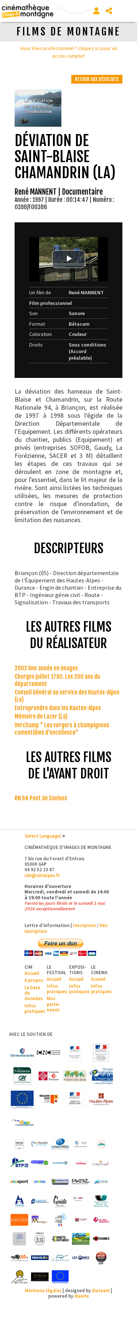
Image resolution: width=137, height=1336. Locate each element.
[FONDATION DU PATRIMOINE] (48, 1076)
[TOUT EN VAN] (19, 1276)
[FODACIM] (19, 1200)
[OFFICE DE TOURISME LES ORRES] (81, 1257)
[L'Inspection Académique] (60, 1219)
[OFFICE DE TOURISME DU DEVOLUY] (60, 1257)
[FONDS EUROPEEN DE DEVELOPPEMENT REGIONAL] (22, 1099)
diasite (81, 1296)
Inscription (84, 925)
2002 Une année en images (46, 668)
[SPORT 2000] (101, 1257)
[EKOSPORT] (19, 1181)
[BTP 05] (19, 1163)
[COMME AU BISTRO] (101, 1163)
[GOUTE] (60, 1200)
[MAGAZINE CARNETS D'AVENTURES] (60, 1238)
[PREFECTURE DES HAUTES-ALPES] (75, 1099)
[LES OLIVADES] (19, 1238)
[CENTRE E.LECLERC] (60, 1163)
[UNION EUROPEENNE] (60, 1276)
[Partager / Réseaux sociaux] (109, 10)
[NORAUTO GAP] (40, 1257)
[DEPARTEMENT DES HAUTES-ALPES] (101, 1099)
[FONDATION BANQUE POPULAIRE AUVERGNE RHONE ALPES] (40, 1200)
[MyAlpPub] (19, 1257)
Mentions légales (43, 1290)
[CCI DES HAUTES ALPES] (22, 1052)
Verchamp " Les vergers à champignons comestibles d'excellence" (62, 728)
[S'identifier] (96, 10)
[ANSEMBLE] (60, 1144)
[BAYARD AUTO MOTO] (81, 1144)
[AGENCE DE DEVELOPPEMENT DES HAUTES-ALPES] (19, 1144)
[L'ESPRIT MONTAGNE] (40, 1219)
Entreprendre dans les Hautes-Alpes (58, 708)
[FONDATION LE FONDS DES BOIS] (75, 1076)
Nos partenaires (53, 1003)
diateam (101, 1290)
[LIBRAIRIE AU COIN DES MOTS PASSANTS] (40, 1238)
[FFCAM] (101, 1181)
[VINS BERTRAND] (40, 1276)
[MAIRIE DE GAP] (22, 1123)
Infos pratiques (34, 1008)
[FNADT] (101, 1052)
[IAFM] (101, 1200)
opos (38, 980)
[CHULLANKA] (81, 1163)
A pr (28, 980)
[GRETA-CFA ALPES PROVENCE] (81, 1200)
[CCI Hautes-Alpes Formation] (40, 1163)
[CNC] (48, 1052)
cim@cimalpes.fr (42, 875)
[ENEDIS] (40, 1181)
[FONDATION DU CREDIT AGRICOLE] (22, 1076)
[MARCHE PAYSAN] (81, 1238)
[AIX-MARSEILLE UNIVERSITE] (40, 1144)
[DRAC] (75, 1052)
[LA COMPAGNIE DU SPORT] (81, 1219)
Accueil (31, 973)
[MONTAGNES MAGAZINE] (101, 1238)
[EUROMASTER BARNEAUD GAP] (60, 1181)
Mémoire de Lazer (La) (41, 716)
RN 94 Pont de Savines (41, 798)
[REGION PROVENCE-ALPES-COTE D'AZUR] (48, 1099)
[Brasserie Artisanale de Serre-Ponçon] (101, 1144)
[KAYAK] (19, 1219)
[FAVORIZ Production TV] (81, 1181)
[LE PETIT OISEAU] (101, 1219)
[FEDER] (101, 1076)
